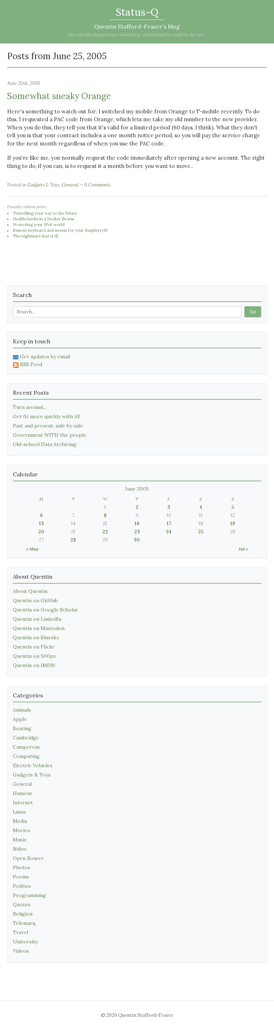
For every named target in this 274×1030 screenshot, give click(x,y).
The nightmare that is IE (36, 236)
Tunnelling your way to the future (45, 213)
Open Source (28, 858)
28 (73, 540)
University (25, 941)
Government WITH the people (49, 435)
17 (169, 524)
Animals (22, 710)
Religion (22, 914)
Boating (22, 728)
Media (20, 821)
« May (32, 549)
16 (137, 524)
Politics (22, 886)
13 (41, 524)
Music (20, 839)
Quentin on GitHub (35, 600)
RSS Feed (31, 364)
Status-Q (137, 12)
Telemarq (24, 923)
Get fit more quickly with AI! (46, 416)
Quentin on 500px (34, 656)
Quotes (21, 904)
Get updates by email (45, 356)
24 (169, 532)
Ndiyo (20, 849)
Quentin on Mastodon (39, 628)
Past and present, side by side (48, 425)
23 (137, 532)
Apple (20, 719)
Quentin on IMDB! (34, 665)
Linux (19, 812)
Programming (29, 895)
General (70, 185)
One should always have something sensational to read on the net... (137, 35)
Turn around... (29, 407)
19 (232, 524)
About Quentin (30, 591)
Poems (21, 876)
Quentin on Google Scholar (45, 609)
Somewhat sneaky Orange (59, 96)
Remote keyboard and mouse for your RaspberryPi (60, 230)
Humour (22, 793)
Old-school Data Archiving (44, 444)
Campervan (26, 747)
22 (105, 532)
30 (137, 540)
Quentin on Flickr (34, 647)
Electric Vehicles (32, 765)
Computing (26, 756)
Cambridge (26, 737)
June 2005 (137, 489)
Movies (21, 830)
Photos (21, 867)
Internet (23, 802)
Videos (21, 951)
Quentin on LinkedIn (37, 619)
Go (253, 311)
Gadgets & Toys (43, 185)
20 (41, 532)
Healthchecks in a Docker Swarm (43, 218)
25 (200, 532)
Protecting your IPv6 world (39, 224)
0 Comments (97, 185)
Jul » (243, 549)
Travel (20, 932)
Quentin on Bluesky (36, 637)
